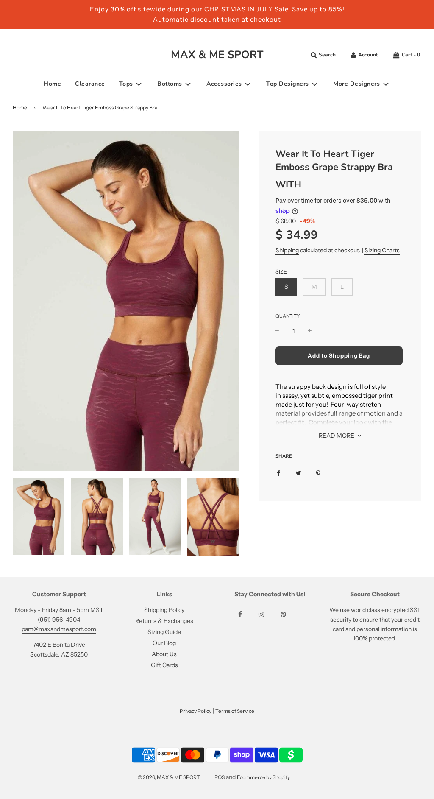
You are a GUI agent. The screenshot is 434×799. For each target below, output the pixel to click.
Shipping (287, 250)
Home (52, 84)
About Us (164, 654)
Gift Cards (164, 665)
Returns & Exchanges (164, 621)
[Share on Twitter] (298, 473)
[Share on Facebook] (278, 473)
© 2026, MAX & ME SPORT (169, 777)
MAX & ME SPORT (217, 54)
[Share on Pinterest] (318, 473)
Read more (337, 435)
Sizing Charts (382, 250)
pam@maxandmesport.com (59, 629)
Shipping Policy (164, 610)
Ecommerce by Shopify (263, 777)
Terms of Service (234, 711)
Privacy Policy (195, 711)
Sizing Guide (164, 632)
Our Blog (164, 643)
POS (219, 777)
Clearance (90, 84)
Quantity (287, 316)
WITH (288, 184)
